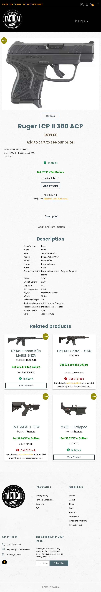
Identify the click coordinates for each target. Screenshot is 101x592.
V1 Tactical (54, 587)
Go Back (50, 116)
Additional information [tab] (51, 227)
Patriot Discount (33, 4)
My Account (74, 516)
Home (72, 495)
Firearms (48, 198)
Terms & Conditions (44, 499)
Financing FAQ (75, 525)
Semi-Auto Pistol (60, 198)
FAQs (38, 508)
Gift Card (15, 4)
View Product (26, 385)
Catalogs (40, 504)
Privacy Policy (42, 495)
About (72, 499)
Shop (5, 4)
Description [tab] (51, 216)
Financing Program (78, 520)
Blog (71, 508)
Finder (81, 21)
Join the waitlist (73, 383)
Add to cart (50, 185)
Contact (73, 512)
